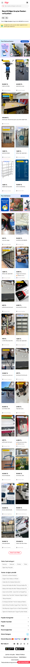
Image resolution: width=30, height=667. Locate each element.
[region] (15, 50)
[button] (2, 3)
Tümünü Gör (25, 41)
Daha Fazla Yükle (15, 552)
